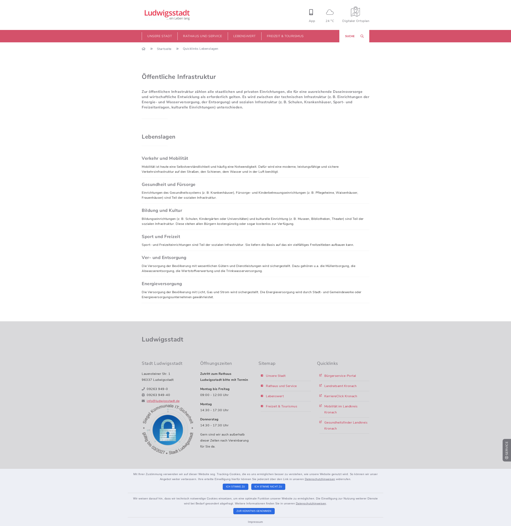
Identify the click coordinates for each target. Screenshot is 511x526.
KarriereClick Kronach (340, 396)
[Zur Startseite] (144, 49)
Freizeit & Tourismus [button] (285, 36)
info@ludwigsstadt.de (163, 401)
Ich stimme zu (235, 486)
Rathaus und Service (281, 386)
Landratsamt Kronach (340, 386)
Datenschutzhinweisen (320, 479)
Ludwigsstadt (162, 339)
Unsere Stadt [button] (159, 36)
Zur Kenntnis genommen (254, 511)
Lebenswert (275, 396)
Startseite (164, 49)
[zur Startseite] (167, 15)
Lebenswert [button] (244, 36)
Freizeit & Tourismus (281, 406)
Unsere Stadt (275, 376)
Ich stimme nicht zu (268, 486)
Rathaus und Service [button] (202, 36)
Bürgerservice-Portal (340, 376)
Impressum (255, 521)
